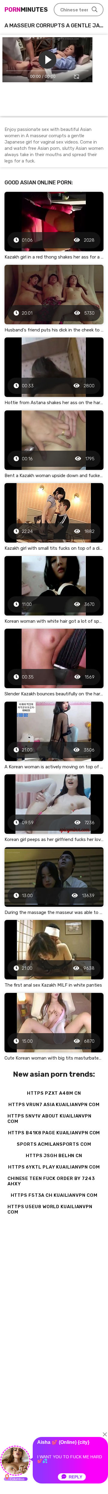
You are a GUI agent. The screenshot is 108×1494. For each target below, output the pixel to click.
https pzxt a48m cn (54, 1093)
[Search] (95, 10)
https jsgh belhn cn (54, 1155)
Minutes (26, 9)
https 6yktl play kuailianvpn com (54, 1167)
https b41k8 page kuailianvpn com (54, 1133)
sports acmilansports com (54, 1144)
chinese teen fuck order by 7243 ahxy (51, 1181)
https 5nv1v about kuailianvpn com (50, 1118)
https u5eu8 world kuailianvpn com (50, 1209)
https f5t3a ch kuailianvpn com (54, 1195)
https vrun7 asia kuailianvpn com (54, 1104)
